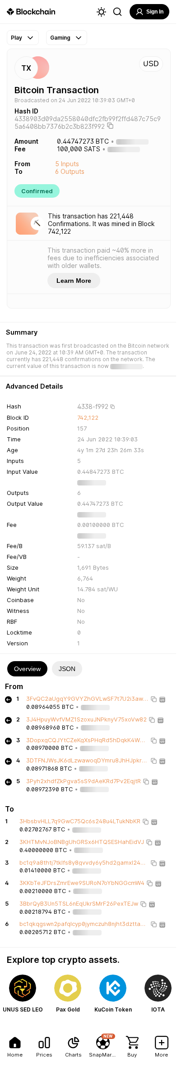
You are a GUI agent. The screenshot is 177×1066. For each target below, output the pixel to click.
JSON (67, 668)
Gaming (60, 37)
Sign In (154, 12)
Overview (27, 668)
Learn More (73, 280)
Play (16, 37)
